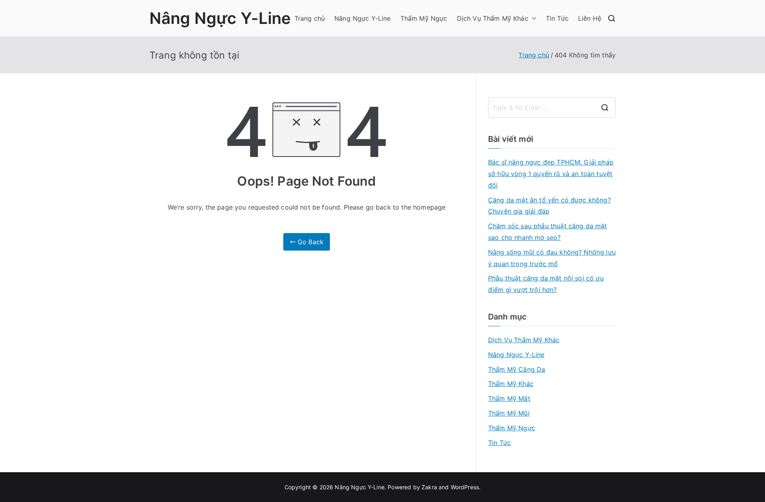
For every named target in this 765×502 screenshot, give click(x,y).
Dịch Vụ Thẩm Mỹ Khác (492, 18)
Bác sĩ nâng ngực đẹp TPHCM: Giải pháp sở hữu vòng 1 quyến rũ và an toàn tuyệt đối (551, 173)
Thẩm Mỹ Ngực (423, 18)
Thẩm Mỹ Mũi (509, 413)
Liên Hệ (589, 18)
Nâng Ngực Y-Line (220, 18)
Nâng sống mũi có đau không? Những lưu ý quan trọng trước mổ (552, 258)
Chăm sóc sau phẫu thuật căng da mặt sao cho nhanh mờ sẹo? (547, 231)
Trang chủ (309, 18)
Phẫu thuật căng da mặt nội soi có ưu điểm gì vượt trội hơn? (546, 284)
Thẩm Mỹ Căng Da (516, 369)
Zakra (429, 487)
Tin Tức (557, 18)
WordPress (465, 487)
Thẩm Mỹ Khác (511, 384)
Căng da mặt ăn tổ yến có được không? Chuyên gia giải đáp (549, 206)
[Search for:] (551, 108)
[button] (532, 18)
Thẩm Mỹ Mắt (509, 398)
